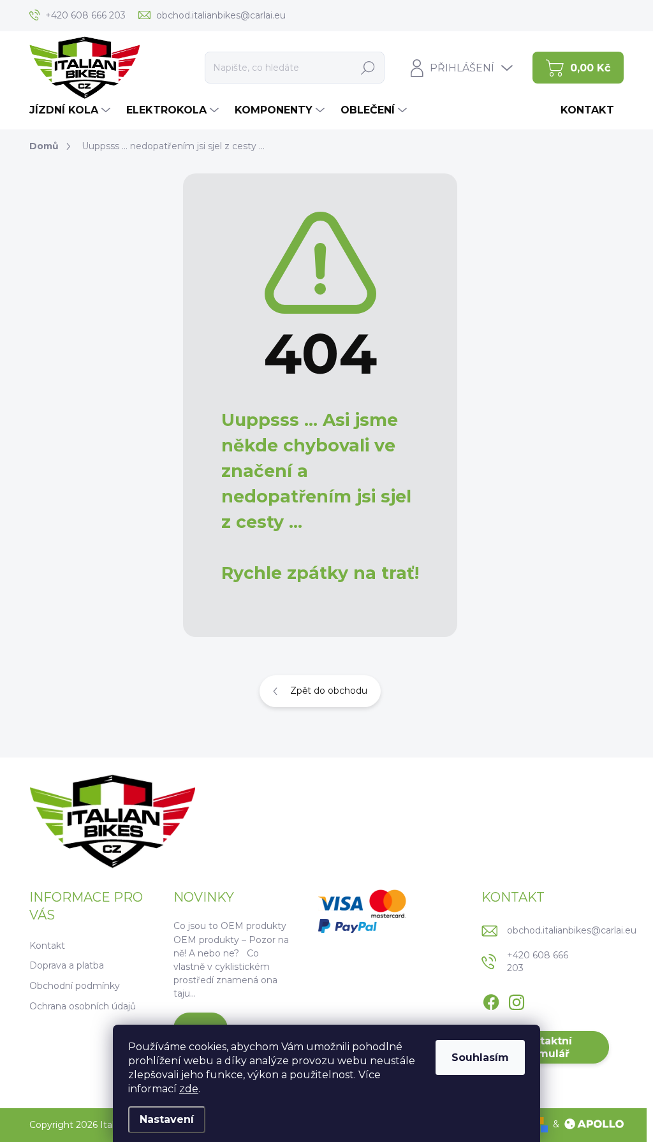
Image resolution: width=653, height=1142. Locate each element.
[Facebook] (491, 1000)
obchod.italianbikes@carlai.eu (571, 930)
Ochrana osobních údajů (82, 1006)
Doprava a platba (66, 965)
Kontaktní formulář (545, 1047)
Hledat (368, 67)
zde (188, 1089)
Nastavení (167, 1119)
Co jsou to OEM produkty (229, 926)
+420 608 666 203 (537, 961)
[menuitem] (71, 110)
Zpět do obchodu (328, 690)
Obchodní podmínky (74, 986)
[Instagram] (516, 1000)
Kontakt (47, 945)
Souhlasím (480, 1057)
